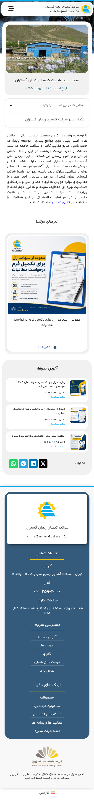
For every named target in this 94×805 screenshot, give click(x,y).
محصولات (47, 697)
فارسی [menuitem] (44, 793)
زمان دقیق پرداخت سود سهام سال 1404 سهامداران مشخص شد (41, 384)
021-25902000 (47, 592)
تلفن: (47, 583)
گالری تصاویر (61, 202)
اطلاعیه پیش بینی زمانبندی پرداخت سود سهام (38, 436)
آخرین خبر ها (47, 637)
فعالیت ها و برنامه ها (47, 722)
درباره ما (47, 645)
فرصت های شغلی (47, 662)
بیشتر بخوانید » (58, 397)
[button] (11, 105)
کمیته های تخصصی (47, 714)
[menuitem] (47, 793)
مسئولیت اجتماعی (47, 706)
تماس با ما (47, 670)
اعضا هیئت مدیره (47, 731)
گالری (47, 654)
